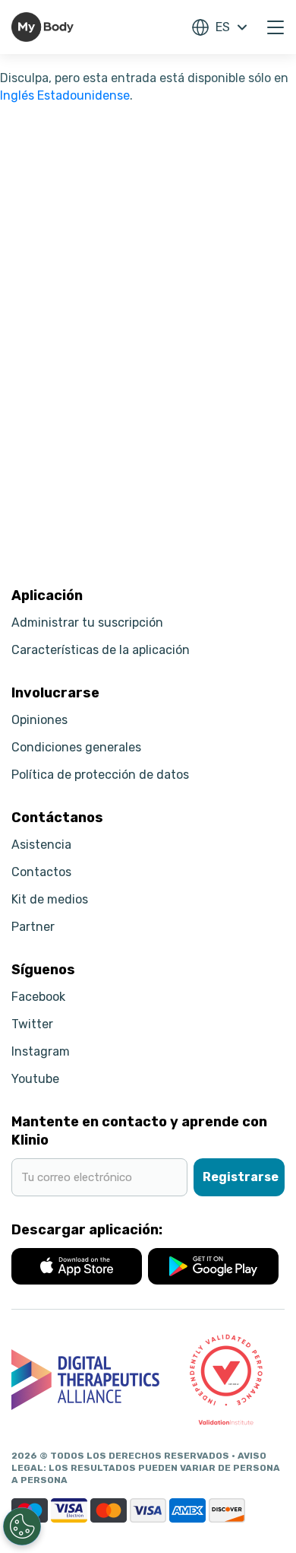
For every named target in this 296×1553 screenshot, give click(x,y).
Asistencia (41, 844)
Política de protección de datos (100, 774)
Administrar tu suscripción (87, 622)
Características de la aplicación (100, 650)
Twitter (32, 1024)
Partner (33, 926)
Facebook (38, 996)
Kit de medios (49, 899)
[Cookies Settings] (22, 1526)
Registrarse (241, 1177)
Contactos (41, 872)
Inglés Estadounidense (65, 95)
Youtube (35, 1079)
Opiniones (39, 720)
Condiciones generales (76, 747)
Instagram (40, 1051)
